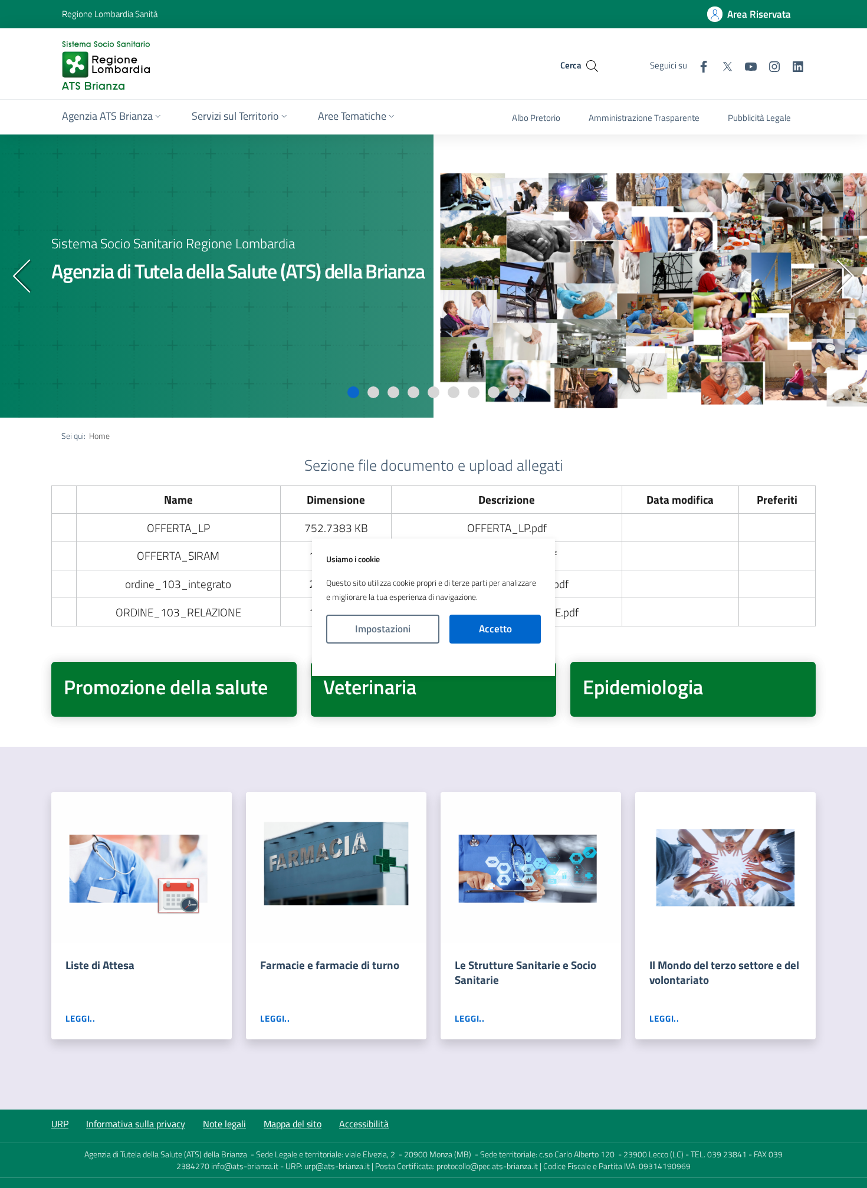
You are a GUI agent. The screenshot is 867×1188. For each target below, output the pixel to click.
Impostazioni (382, 628)
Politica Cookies (433, 660)
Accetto (495, 628)
